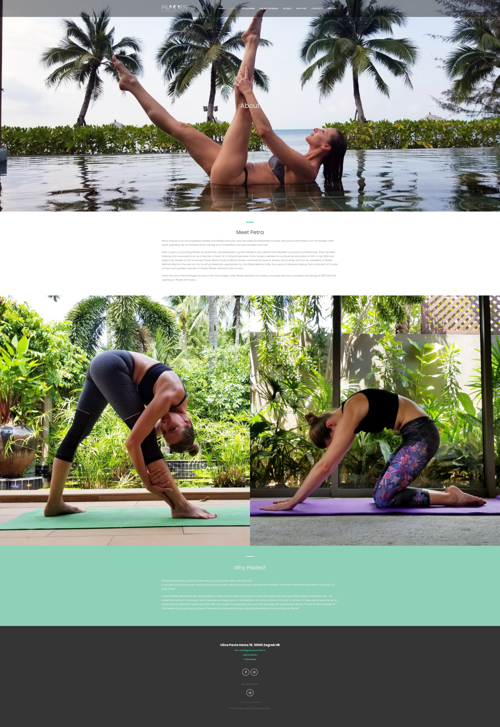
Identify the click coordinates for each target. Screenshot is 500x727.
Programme (248, 8)
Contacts (317, 8)
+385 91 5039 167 (250, 655)
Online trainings (268, 8)
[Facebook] (245, 672)
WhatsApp (250, 659)
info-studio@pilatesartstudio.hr (250, 650)
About (233, 8)
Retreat (287, 8)
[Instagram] (254, 672)
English (332, 8)
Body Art (301, 8)
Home (222, 8)
